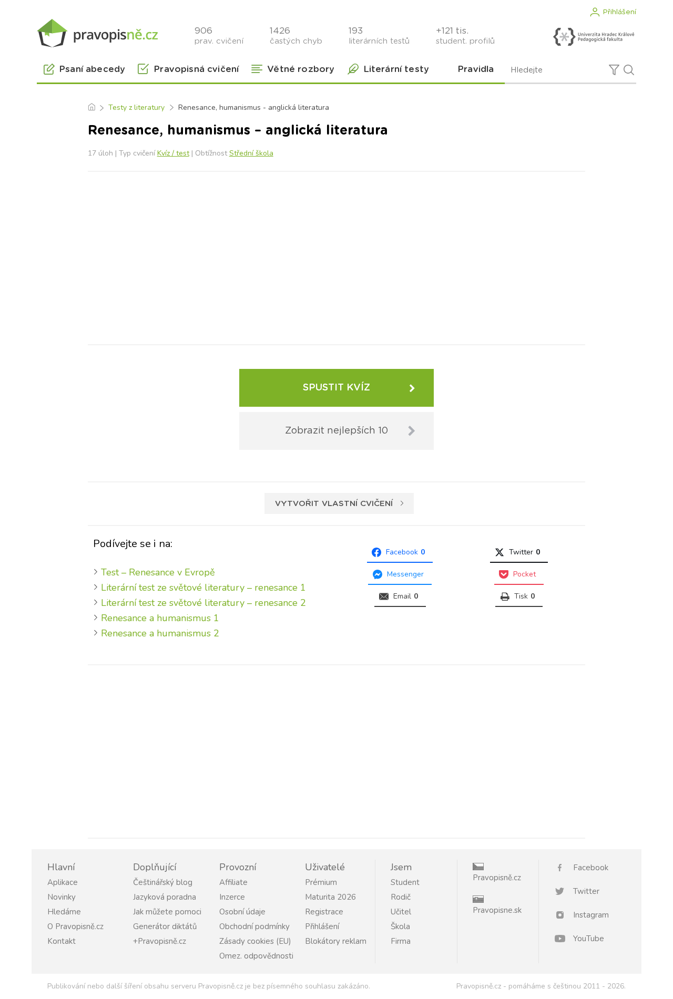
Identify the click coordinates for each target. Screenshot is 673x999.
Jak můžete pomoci (167, 912)
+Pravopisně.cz (159, 941)
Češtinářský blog (162, 882)
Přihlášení (619, 12)
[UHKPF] (593, 36)
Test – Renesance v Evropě (158, 572)
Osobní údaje (242, 912)
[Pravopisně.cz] (97, 33)
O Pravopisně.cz (75, 926)
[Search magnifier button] (628, 70)
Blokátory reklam (335, 941)
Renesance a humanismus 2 (160, 633)
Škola (400, 926)
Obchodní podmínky (254, 926)
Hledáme (64, 912)
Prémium (321, 882)
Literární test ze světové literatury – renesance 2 (203, 602)
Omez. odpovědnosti (256, 956)
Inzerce (232, 897)
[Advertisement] (336, 255)
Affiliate (233, 882)
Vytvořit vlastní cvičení (334, 504)
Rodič (401, 897)
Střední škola (251, 153)
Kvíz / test (173, 153)
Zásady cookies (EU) (255, 941)
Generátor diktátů (165, 926)
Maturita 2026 (330, 897)
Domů (91, 107)
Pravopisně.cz (497, 877)
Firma (401, 941)
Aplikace (62, 882)
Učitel (401, 912)
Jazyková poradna (164, 897)
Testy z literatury (136, 107)
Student (405, 882)
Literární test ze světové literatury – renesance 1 (203, 587)
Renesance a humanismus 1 (160, 618)
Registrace (324, 912)
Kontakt (61, 941)
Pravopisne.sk (497, 910)
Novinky (61, 897)
